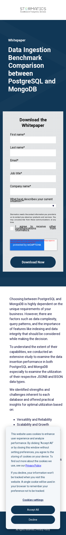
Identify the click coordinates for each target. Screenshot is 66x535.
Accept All (33, 509)
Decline (33, 519)
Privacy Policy (33, 465)
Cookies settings (33, 499)
